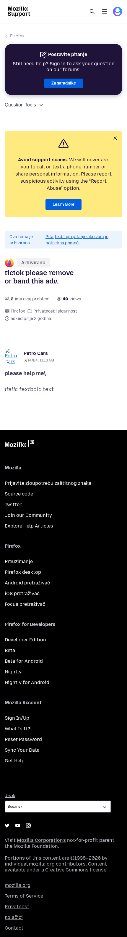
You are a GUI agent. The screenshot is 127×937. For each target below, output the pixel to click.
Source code (19, 494)
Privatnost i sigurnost (55, 311)
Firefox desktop (23, 572)
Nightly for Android (27, 682)
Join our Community (28, 515)
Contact (14, 928)
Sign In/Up (17, 718)
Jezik (10, 795)
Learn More (63, 204)
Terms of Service (24, 896)
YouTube (17, 825)
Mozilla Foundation (36, 846)
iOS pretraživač (22, 593)
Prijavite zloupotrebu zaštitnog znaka (48, 483)
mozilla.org (17, 885)
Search (92, 11)
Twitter (13, 504)
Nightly (13, 672)
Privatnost (17, 906)
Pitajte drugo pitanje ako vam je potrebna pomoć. (76, 240)
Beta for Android (24, 661)
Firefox (17, 36)
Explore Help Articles (29, 526)
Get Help (15, 761)
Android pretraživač (27, 583)
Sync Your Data (22, 750)
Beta (10, 650)
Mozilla (19, 444)
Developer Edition (25, 640)
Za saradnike (63, 83)
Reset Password (23, 739)
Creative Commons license (75, 870)
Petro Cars (36, 353)
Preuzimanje (19, 561)
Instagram (28, 825)
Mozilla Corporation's (41, 840)
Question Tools (20, 104)
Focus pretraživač (25, 604)
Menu (104, 11)
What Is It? (17, 729)
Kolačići (14, 917)
